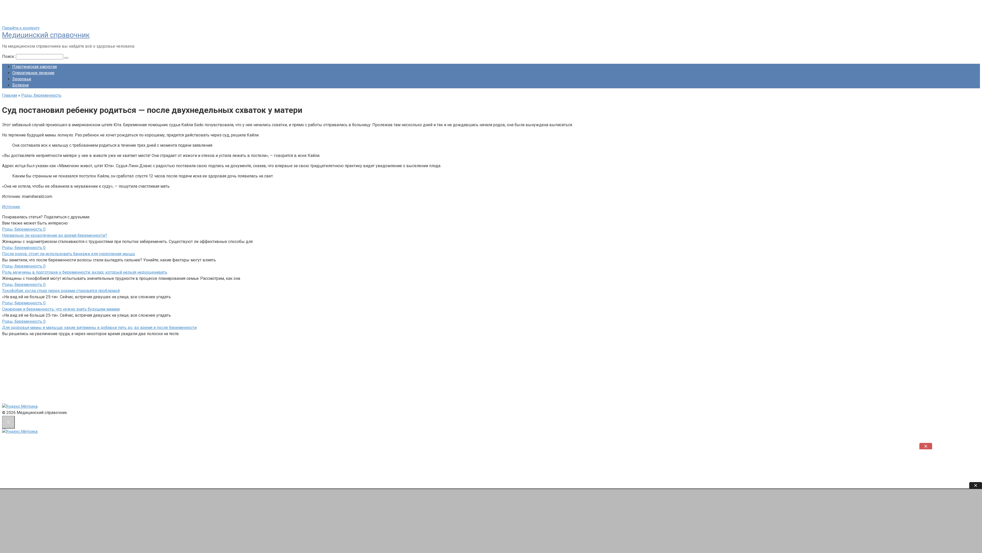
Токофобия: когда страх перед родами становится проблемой (61, 290)
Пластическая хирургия (34, 66)
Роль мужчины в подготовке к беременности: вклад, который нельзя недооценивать (84, 272)
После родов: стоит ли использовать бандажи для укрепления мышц (68, 253)
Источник (11, 206)
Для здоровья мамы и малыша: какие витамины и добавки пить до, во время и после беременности (99, 327)
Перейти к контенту (21, 28)
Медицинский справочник (46, 35)
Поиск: (9, 56)
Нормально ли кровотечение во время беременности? (54, 235)
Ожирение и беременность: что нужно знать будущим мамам (61, 309)
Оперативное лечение (33, 72)
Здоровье (21, 79)
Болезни (20, 85)
